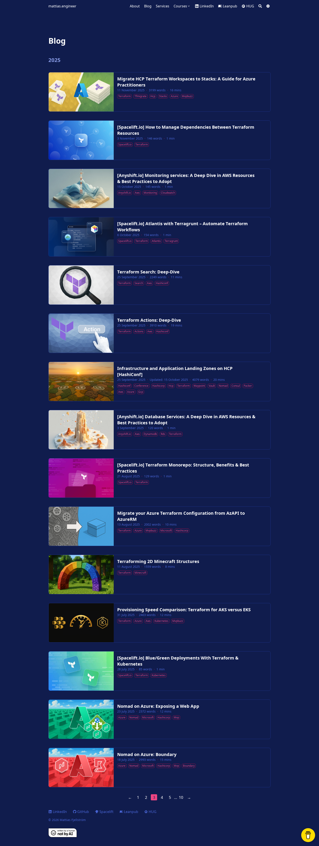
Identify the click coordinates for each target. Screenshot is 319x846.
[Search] (260, 6)
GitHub (83, 811)
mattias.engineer (62, 6)
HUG (152, 811)
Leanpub (131, 811)
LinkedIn (60, 811)
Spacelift (106, 811)
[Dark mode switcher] (268, 6)
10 (181, 797)
